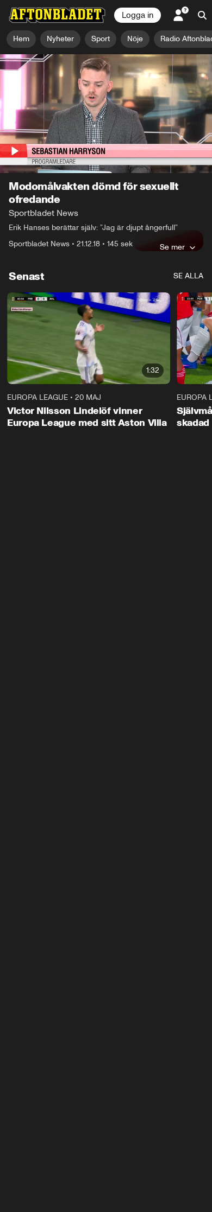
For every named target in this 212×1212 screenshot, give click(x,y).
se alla (188, 275)
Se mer (172, 247)
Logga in (137, 15)
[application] (106, 113)
